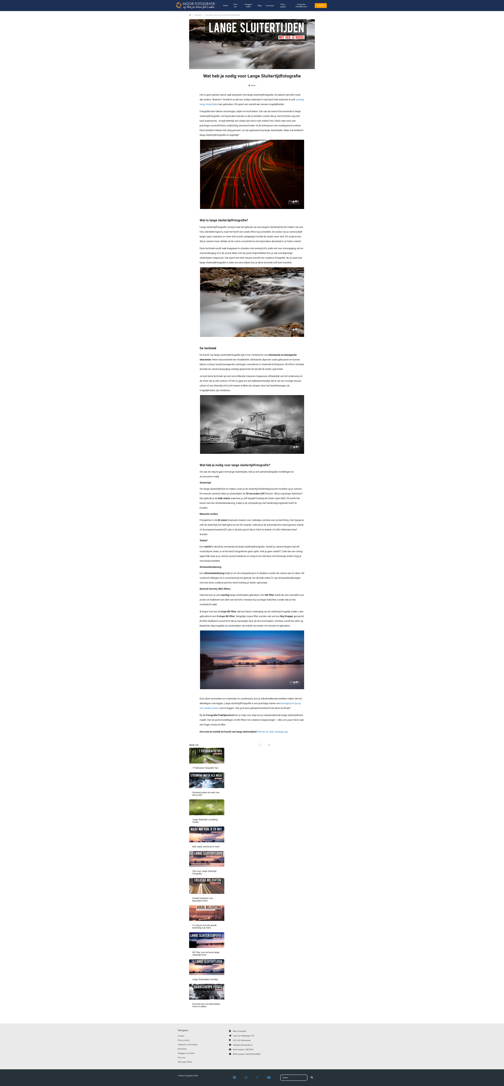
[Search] (312, 1078)
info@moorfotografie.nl (243, 1045)
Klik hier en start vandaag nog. (272, 731)
